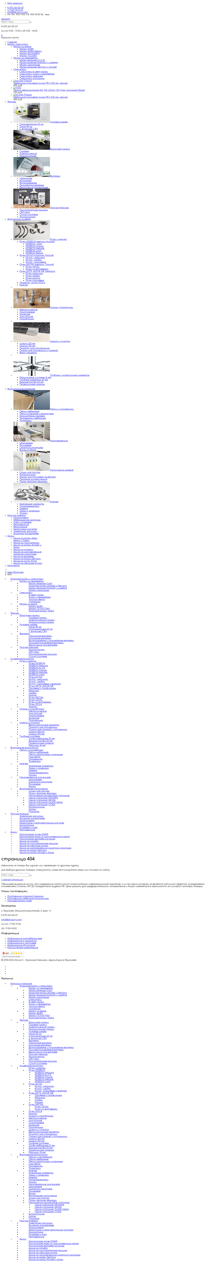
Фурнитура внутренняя (21, 389)
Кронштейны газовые (32, 416)
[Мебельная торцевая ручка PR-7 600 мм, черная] (22, 81)
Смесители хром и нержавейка (37, 74)
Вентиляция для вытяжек (33, 187)
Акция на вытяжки (23, 556)
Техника (11, 102)
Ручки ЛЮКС (33, 267)
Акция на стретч (23, 549)
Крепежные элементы (31, 504)
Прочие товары (16, 515)
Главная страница (12, 880)
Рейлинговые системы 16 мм (35, 377)
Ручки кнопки (33, 278)
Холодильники (27, 217)
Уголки (23, 513)
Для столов (26, 316)
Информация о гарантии (22, 941)
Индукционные (27, 156)
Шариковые (26, 443)
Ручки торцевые (35, 280)
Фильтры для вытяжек (26, 534)
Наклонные (25, 178)
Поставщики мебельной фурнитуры (28, 898)
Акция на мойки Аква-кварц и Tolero (25, 539)
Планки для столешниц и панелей (38, 350)
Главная (12, 42)
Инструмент (21, 518)
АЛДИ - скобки (34, 260)
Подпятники (26, 319)
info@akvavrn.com (17, 12)
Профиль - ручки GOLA (32, 283)
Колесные (24, 314)
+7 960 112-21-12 (15, 10)
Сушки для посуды (29, 472)
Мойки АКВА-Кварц (30, 51)
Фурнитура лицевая (19, 219)
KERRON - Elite (34, 244)
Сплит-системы (28, 214)
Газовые (24, 151)
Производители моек (19, 901)
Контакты (13, 565)
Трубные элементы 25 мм (33, 380)
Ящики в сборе (27, 450)
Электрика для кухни (25, 531)
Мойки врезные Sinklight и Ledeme (38, 62)
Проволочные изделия (32, 384)
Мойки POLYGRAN (29, 53)
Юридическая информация (22, 947)
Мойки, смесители (17, 44)
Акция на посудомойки (26, 543)
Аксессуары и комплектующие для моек (41, 823)
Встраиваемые (28, 183)
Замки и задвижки (29, 511)
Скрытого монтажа (31, 447)
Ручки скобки (33, 276)
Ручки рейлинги (34, 273)
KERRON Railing (34, 253)
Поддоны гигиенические (33, 479)
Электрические (28, 153)
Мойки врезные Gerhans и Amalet (38, 67)
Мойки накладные (29, 65)
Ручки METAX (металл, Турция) (36, 264)
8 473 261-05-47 (15, 8)
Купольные (25, 181)
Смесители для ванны (31, 78)
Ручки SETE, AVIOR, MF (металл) (37, 271)
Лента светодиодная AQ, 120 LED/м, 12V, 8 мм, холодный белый (49, 90)
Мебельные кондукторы (27, 520)
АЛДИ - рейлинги (35, 257)
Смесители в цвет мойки (33, 72)
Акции (10, 536)
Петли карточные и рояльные (46, 1161)
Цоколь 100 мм (27, 344)
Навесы (23, 508)
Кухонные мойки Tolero (41, 611)
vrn (5, 19)
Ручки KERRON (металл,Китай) (37, 241)
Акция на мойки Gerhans (27, 559)
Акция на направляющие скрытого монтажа (27, 553)
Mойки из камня (22, 46)
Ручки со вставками (37, 269)
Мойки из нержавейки (25, 58)
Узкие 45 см (25, 126)
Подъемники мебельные (32, 418)
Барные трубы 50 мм (31, 382)
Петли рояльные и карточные (36, 414)
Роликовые (25, 445)
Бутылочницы (27, 475)
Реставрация (21, 524)
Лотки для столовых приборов (37, 477)
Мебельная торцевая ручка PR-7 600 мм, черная (40, 83)
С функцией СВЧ (28, 129)
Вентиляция (20, 527)
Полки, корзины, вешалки (33, 481)
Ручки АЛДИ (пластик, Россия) (36, 255)
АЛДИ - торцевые (36, 262)
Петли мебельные (29, 411)
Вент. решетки (28, 353)
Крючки (23, 285)
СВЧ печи (24, 212)
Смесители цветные (31, 76)
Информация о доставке (21, 943)
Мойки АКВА (26, 49)
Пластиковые (27, 312)
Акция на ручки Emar (25, 561)
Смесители (19, 69)
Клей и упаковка (22, 522)
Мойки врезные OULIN (32, 60)
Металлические (28, 310)
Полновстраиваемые (31, 185)
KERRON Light (33, 251)
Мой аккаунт (15, 3)
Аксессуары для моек (25, 529)
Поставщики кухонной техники (25, 896)
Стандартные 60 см (31, 124)
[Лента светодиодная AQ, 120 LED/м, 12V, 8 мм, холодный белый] (17, 88)
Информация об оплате (21, 945)
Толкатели (25, 420)
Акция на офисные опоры (27, 563)
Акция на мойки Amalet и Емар (36, 852)
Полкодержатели (29, 506)
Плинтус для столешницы (34, 348)
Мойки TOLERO (28, 56)
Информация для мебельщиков (24, 938)
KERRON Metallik (35, 248)
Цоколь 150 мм (27, 346)
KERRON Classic (35, 246)
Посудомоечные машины (33, 210)
